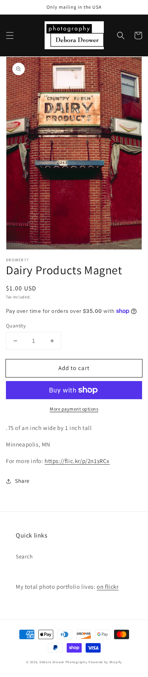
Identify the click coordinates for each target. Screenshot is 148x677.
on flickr (107, 586)
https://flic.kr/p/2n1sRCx (77, 461)
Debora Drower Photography (63, 662)
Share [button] (22, 480)
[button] (10, 35)
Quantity (16, 325)
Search (24, 556)
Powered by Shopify (105, 662)
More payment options (74, 409)
